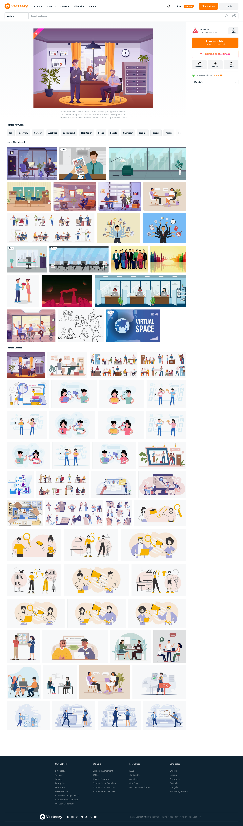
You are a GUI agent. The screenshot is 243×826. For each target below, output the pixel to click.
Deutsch (174, 783)
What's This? (218, 75)
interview (23, 133)
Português (175, 779)
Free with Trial (215, 43)
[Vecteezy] (16, 6)
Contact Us (134, 775)
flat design (86, 133)
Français (174, 787)
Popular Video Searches (104, 791)
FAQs (131, 770)
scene (101, 133)
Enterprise (60, 783)
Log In (229, 6)
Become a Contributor (139, 787)
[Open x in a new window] (91, 817)
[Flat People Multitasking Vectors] (118, 228)
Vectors (36, 6)
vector (169, 133)
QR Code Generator (64, 803)
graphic (142, 133)
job (10, 133)
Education (60, 787)
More (91, 6)
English (173, 770)
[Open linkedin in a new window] (77, 817)
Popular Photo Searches (104, 787)
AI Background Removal (66, 799)
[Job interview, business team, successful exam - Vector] (169, 646)
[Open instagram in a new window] (72, 817)
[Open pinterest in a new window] (82, 817)
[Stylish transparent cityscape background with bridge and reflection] (168, 259)
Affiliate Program (101, 779)
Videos (63, 6)
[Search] (226, 16)
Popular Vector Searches (104, 783)
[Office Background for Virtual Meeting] (29, 196)
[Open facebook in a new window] (68, 817)
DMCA (95, 775)
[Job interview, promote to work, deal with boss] (67, 365)
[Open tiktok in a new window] (86, 817)
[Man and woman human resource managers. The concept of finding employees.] (166, 425)
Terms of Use (167, 817)
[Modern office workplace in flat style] (27, 259)
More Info (198, 82)
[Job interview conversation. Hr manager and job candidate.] (164, 196)
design (156, 133)
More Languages (178, 791)
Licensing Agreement (103, 770)
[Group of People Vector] (129, 259)
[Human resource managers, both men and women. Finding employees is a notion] (28, 455)
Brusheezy (60, 770)
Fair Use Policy (195, 817)
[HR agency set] (50, 228)
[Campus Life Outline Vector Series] (81, 325)
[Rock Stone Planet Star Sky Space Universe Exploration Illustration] (67, 291)
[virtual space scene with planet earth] (133, 325)
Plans (179, 6)
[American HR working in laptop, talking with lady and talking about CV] (75, 646)
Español (173, 775)
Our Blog (133, 783)
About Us (133, 779)
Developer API (62, 791)
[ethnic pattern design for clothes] (79, 259)
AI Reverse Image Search (67, 795)
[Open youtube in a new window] (95, 817)
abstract (52, 133)
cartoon (38, 133)
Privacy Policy (181, 817)
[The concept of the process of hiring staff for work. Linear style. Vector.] (34, 545)
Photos (50, 6)
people (113, 133)
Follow (233, 32)
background (69, 133)
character (128, 133)
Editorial (78, 6)
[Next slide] (181, 133)
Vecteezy (59, 775)
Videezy (58, 779)
